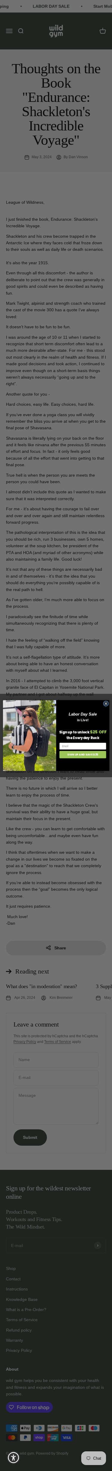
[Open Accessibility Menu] (13, 1457)
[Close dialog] (105, 703)
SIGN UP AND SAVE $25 (82, 755)
